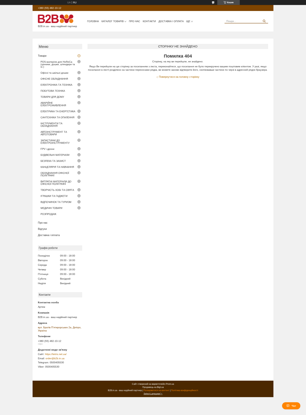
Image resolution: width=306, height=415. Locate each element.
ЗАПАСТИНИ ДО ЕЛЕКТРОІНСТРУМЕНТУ (55, 141)
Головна (93, 21)
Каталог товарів (112, 21)
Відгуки (42, 228)
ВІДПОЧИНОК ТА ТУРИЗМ (56, 202)
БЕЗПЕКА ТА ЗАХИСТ (53, 161)
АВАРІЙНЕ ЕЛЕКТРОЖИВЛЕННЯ (53, 104)
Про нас (134, 21)
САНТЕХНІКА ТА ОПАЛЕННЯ (57, 117)
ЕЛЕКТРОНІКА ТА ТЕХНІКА (56, 84)
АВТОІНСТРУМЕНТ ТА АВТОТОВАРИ (54, 133)
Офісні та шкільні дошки (54, 72)
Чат (294, 405)
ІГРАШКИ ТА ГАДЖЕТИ (54, 196)
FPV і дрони (47, 148)
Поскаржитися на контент (156, 390)
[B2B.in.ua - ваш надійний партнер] (55, 18)
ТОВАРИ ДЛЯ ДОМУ (52, 96)
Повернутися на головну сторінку (179, 76)
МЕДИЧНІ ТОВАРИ (51, 208)
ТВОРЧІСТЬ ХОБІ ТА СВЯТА (57, 190)
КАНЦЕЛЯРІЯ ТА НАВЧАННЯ (57, 167)
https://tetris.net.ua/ (56, 354)
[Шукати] (264, 21)
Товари (42, 55)
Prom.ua (170, 384)
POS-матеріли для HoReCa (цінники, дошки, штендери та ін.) (58, 64)
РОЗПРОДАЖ (48, 214)
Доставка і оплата (171, 21)
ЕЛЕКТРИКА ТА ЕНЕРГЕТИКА (58, 111)
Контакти (149, 21)
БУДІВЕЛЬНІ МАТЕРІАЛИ (55, 155)
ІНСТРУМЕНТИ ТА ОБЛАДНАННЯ (51, 124)
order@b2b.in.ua (55, 358)
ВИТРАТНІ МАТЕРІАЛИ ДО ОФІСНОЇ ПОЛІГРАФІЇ (56, 182)
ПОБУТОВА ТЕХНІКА (53, 90)
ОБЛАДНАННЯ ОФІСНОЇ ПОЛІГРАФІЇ (55, 174)
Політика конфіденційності (184, 390)
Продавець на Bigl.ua (153, 387)
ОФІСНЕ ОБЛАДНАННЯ (54, 78)
